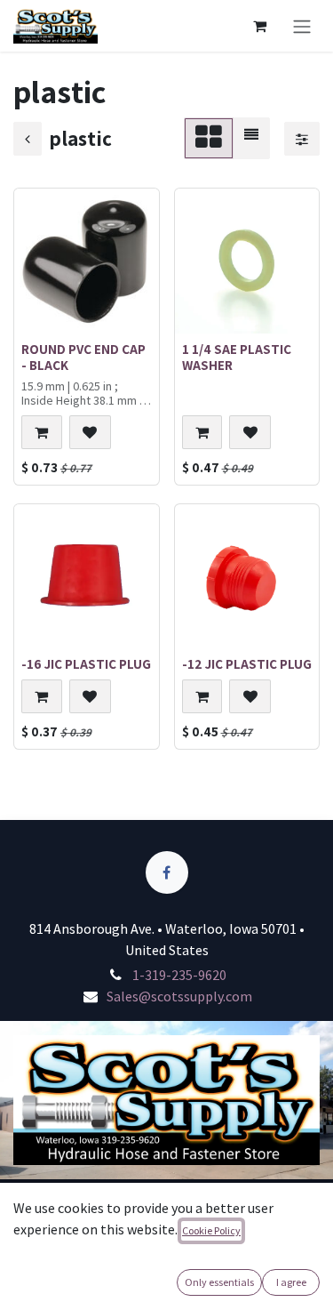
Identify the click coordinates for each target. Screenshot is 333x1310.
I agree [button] (291, 1282)
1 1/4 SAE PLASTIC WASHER (236, 357)
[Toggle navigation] (302, 25)
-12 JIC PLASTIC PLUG (247, 663)
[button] (41, 432)
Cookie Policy (211, 1230)
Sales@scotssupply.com (179, 996)
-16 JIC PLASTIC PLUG (86, 663)
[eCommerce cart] (259, 26)
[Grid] (209, 138)
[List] (251, 138)
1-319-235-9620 (179, 975)
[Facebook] (167, 872)
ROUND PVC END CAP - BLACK (83, 357)
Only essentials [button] (219, 1282)
